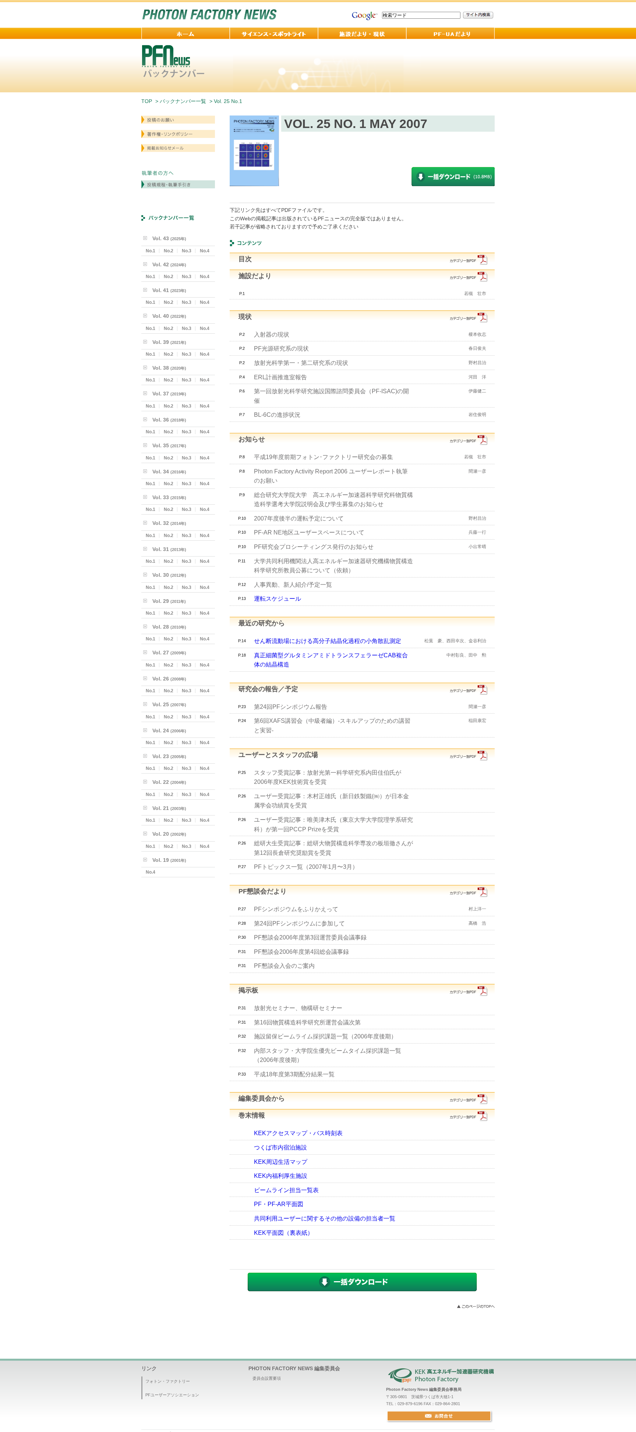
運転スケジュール (277, 599)
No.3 (186, 251)
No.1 (150, 251)
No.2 (168, 251)
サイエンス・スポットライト (274, 33)
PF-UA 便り (450, 33)
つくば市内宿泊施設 (280, 1147)
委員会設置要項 (266, 1378)
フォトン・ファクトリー (167, 1381)
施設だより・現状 (362, 33)
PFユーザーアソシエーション (172, 1395)
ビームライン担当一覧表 (286, 1190)
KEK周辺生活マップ (280, 1162)
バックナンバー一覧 (183, 101)
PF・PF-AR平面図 (278, 1204)
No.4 (204, 251)
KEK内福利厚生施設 (280, 1176)
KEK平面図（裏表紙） (283, 1233)
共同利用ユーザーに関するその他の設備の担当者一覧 (324, 1218)
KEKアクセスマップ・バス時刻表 (298, 1133)
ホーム (185, 33)
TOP (146, 101)
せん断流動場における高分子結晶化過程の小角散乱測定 (327, 641)
